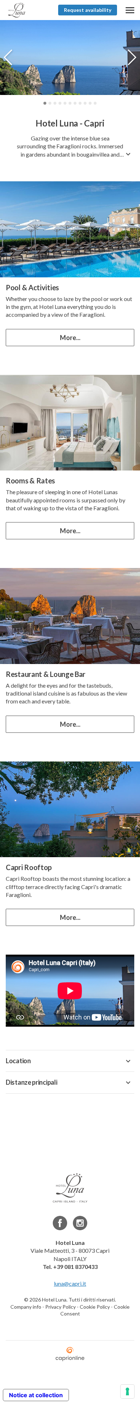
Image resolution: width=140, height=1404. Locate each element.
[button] (131, 57)
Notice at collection (36, 1395)
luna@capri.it (70, 1283)
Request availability (87, 10)
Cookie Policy (95, 1307)
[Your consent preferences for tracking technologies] (127, 1391)
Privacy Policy (60, 1307)
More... (70, 338)
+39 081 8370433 (75, 1266)
